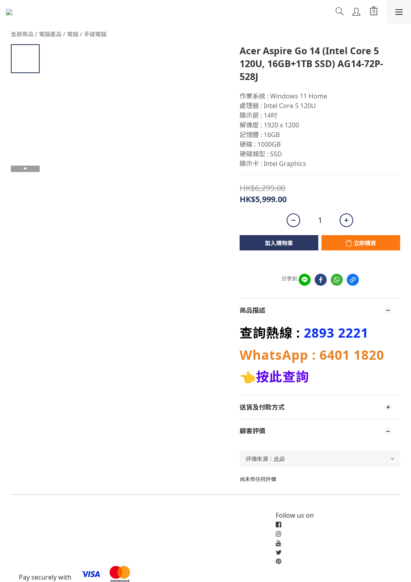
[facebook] (321, 280)
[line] (305, 280)
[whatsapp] (337, 280)
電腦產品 (50, 34)
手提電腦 (95, 34)
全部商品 (22, 34)
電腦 (72, 34)
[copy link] (353, 280)
